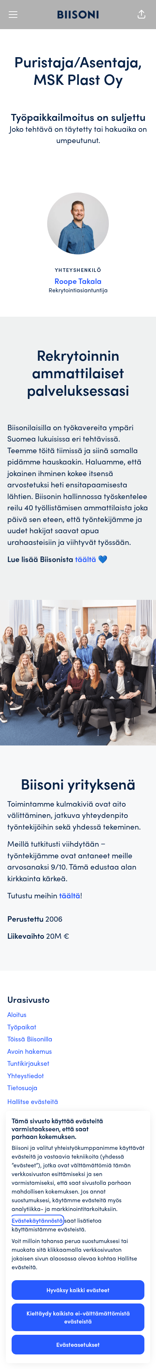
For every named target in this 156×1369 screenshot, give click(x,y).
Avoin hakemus (29, 1051)
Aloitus (16, 1014)
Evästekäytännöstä (37, 1220)
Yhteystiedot (25, 1075)
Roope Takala (78, 280)
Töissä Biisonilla (29, 1038)
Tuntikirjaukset (28, 1063)
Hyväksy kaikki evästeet (78, 1290)
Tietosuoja (22, 1087)
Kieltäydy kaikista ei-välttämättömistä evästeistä (78, 1317)
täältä (85, 558)
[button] (141, 14)
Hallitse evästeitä (32, 1101)
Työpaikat (21, 1026)
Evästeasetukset (78, 1344)
